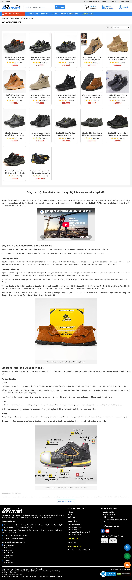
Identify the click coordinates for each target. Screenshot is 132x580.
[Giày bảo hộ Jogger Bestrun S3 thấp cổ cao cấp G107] (117, 81)
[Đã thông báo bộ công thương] (108, 574)
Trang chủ (33, 14)
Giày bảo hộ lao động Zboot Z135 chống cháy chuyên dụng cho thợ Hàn (117, 58)
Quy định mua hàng (107, 517)
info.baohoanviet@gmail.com (17, 535)
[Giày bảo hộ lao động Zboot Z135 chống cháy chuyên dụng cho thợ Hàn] (117, 44)
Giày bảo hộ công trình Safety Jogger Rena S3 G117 (66, 134)
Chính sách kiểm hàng (75, 534)
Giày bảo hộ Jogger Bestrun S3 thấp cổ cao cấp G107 (117, 96)
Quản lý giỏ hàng (106, 522)
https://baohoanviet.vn (17, 538)
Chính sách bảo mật (74, 529)
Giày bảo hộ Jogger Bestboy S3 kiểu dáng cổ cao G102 (14, 134)
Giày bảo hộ (14, 18)
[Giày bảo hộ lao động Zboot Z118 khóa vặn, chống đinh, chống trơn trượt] (66, 81)
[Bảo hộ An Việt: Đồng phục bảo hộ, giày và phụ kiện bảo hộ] (11, 7)
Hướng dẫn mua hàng (69, 14)
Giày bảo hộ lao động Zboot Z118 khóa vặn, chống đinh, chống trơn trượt (66, 96)
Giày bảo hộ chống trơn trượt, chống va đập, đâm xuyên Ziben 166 (40, 172)
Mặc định (117, 27)
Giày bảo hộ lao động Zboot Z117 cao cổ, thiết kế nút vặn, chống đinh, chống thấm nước (40, 96)
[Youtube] (107, 531)
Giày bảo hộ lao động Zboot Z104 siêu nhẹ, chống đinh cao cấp (40, 58)
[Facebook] (103, 531)
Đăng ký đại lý (87, 14)
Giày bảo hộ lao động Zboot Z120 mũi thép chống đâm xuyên (14, 58)
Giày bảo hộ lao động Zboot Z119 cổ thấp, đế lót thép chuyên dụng (66, 58)
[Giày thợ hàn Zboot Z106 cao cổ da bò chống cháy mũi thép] (91, 81)
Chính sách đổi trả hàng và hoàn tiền (79, 532)
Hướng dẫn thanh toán (108, 514)
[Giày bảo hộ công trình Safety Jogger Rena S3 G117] (66, 119)
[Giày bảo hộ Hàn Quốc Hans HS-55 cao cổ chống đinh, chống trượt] (117, 119)
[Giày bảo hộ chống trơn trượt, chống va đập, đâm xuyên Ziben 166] (40, 157)
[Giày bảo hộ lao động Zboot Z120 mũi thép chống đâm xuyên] (14, 44)
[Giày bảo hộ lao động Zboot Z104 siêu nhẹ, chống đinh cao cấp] (40, 44)
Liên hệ (104, 1)
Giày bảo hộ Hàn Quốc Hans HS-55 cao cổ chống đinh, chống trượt (117, 134)
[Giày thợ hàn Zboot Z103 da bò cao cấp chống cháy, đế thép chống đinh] (91, 44)
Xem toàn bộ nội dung (65, 501)
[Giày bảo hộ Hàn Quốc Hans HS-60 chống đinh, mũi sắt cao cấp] (14, 157)
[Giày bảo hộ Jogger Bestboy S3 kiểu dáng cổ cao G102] (14, 119)
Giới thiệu (44, 14)
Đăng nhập (124, 1)
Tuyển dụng (113, 1)
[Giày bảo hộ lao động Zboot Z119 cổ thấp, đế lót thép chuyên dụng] (66, 44)
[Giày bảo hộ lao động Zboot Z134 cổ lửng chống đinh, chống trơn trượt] (14, 81)
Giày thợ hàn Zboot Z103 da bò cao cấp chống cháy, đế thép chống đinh (91, 58)
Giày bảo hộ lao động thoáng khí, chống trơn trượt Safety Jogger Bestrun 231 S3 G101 (92, 134)
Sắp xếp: (109, 27)
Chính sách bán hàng (92, 1)
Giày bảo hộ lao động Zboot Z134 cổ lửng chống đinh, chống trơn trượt (14, 96)
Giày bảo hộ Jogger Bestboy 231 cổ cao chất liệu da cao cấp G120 (40, 134)
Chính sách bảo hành (74, 527)
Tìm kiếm (61, 7)
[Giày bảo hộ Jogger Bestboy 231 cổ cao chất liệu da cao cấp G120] (40, 119)
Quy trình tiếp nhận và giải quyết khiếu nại (114, 519)
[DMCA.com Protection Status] (123, 574)
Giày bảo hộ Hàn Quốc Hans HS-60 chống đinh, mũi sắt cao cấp (14, 172)
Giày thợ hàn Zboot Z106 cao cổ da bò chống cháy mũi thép (92, 96)
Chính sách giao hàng (74, 524)
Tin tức (55, 14)
